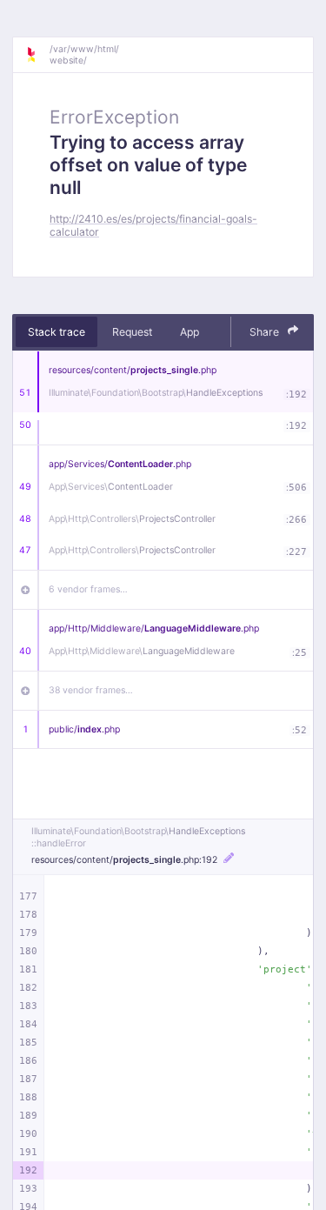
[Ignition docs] (37, 55)
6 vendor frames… (88, 589)
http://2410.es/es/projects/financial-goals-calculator (153, 225)
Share (265, 331)
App (189, 331)
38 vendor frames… (91, 690)
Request (132, 331)
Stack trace (56, 331)
